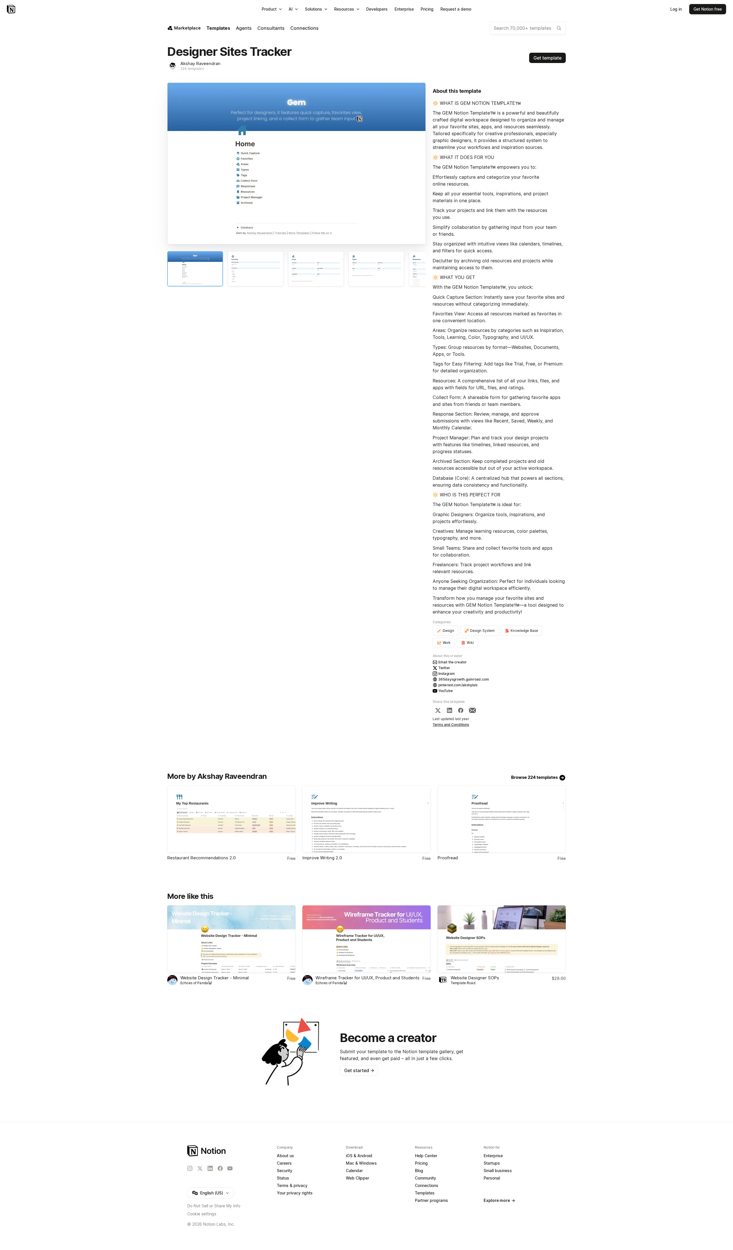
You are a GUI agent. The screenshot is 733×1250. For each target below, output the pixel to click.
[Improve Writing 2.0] (366, 819)
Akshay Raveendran (200, 63)
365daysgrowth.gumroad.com (463, 679)
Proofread (448, 857)
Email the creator (452, 662)
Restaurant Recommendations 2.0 (201, 857)
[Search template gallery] (559, 28)
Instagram (446, 673)
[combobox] (528, 28)
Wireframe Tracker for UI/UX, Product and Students (367, 977)
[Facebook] (460, 710)
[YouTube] (230, 1168)
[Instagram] (190, 1168)
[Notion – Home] (11, 9)
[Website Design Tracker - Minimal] (231, 939)
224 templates (192, 68)
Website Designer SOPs (475, 977)
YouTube (445, 691)
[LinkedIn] (449, 710)
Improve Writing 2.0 (322, 857)
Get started (359, 1070)
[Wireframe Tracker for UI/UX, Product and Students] (366, 939)
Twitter (444, 668)
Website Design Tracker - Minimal (214, 977)
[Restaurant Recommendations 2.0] (231, 819)
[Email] (472, 710)
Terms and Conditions (451, 724)
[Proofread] (502, 819)
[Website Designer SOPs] (502, 939)
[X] (438, 710)
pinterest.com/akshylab (458, 685)
